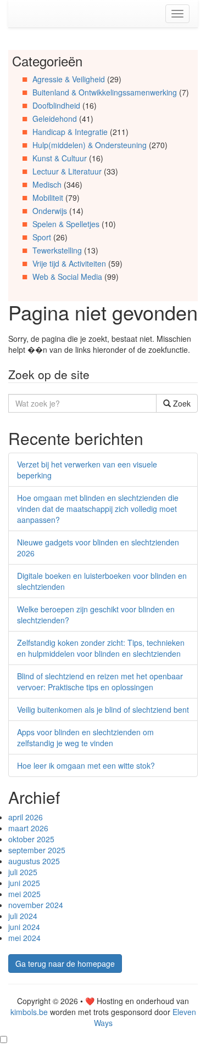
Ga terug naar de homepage (65, 963)
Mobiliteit (47, 197)
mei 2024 (24, 937)
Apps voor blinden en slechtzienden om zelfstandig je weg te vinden (85, 737)
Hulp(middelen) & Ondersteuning (89, 144)
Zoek (181, 403)
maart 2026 (28, 827)
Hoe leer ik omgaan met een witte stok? (86, 765)
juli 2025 (22, 871)
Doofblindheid (56, 105)
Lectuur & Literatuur (67, 171)
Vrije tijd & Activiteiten (69, 263)
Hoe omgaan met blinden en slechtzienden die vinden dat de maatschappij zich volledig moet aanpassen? (98, 508)
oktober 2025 (31, 838)
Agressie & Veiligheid (68, 79)
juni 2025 (24, 882)
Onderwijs (49, 210)
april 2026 (25, 817)
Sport (41, 237)
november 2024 (35, 904)
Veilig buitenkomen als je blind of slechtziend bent (103, 709)
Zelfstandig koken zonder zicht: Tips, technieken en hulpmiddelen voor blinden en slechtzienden (101, 648)
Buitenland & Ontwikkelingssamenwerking (104, 92)
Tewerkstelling (57, 250)
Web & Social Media (67, 276)
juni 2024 (24, 926)
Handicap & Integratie (70, 131)
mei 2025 (24, 893)
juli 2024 (22, 915)
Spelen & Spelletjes (65, 223)
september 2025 (36, 849)
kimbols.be (29, 1011)
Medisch (47, 184)
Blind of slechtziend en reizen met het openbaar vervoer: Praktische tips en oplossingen (100, 681)
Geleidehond (54, 118)
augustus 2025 (34, 860)
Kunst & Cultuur (59, 158)
